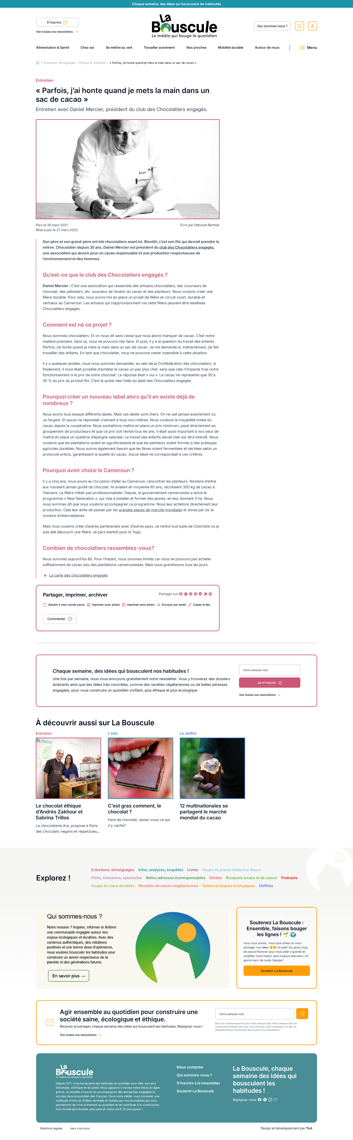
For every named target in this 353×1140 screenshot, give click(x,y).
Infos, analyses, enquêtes (160, 870)
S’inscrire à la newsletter (198, 1083)
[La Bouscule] (184, 25)
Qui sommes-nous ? (194, 1075)
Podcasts (289, 878)
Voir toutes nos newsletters (55, 31)
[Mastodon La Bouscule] (196, 594)
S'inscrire (54, 22)
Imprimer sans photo (140, 604)
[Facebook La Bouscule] (181, 594)
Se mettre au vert (119, 47)
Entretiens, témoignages (59, 62)
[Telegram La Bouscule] (201, 594)
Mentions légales (51, 1128)
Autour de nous (267, 47)
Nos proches (197, 47)
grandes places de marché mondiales (150, 510)
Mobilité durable (230, 47)
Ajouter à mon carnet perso (66, 604)
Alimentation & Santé (52, 47)
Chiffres (266, 886)
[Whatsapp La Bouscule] (205, 594)
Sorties (215, 878)
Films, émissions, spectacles (116, 878)
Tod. (309, 1128)
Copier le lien (201, 604)
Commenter (56, 619)
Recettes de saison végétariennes (168, 886)
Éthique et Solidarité (92, 62)
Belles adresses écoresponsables (176, 878)
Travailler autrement (159, 47)
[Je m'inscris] (302, 1013)
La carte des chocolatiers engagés (78, 575)
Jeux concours (79, 1128)
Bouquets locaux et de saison (251, 878)
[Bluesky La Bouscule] (210, 594)
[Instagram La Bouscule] (186, 594)
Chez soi (87, 47)
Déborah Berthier (207, 225)
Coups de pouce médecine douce (231, 870)
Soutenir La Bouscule (277, 971)
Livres (192, 870)
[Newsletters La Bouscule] (276, 1099)
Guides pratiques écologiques (228, 886)
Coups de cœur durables (113, 886)
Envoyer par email (174, 604)
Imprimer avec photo (106, 604)
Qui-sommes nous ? (272, 26)
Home (38, 63)
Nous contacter (190, 1067)
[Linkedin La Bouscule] (191, 594)
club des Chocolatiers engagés (186, 247)
